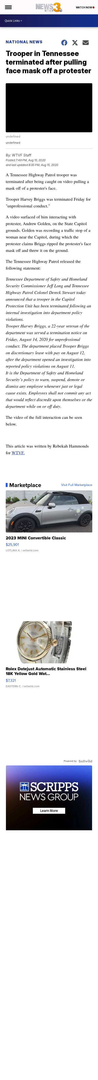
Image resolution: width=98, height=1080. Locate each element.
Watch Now (84, 7)
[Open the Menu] (8, 7)
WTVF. (18, 452)
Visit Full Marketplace (76, 485)
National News (24, 41)
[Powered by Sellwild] (85, 761)
